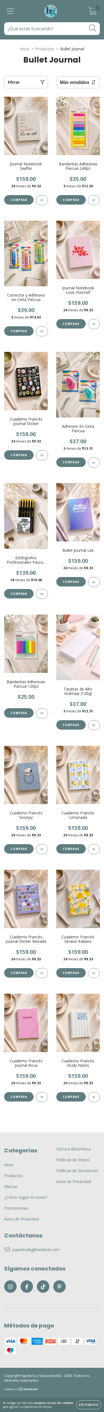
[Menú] (10, 11)
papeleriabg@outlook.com (36, 1249)
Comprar (19, 200)
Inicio (24, 48)
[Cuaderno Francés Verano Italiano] (94, 973)
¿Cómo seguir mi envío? (25, 1197)
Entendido (89, 1405)
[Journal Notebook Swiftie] (42, 200)
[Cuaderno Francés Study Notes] (94, 1097)
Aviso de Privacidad (21, 1219)
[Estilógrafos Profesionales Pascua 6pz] (42, 594)
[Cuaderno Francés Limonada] (94, 849)
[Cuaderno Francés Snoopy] (42, 849)
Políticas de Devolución (77, 1170)
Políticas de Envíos (73, 1159)
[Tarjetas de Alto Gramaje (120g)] (94, 725)
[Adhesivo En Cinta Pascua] (94, 463)
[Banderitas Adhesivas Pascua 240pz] (94, 200)
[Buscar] (92, 28)
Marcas (10, 1186)
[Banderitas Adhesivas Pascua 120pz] (42, 713)
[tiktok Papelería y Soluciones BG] (43, 1286)
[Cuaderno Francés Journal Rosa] (42, 1097)
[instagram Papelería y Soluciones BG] (10, 1286)
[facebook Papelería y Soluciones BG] (27, 1286)
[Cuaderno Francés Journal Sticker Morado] (42, 973)
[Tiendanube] (21, 1389)
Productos (44, 48)
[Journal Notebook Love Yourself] (94, 324)
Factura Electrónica (73, 1149)
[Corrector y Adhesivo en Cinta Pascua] (42, 331)
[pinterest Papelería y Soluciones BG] (59, 1286)
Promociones (16, 1208)
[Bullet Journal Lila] (94, 582)
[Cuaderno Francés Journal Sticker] (42, 455)
